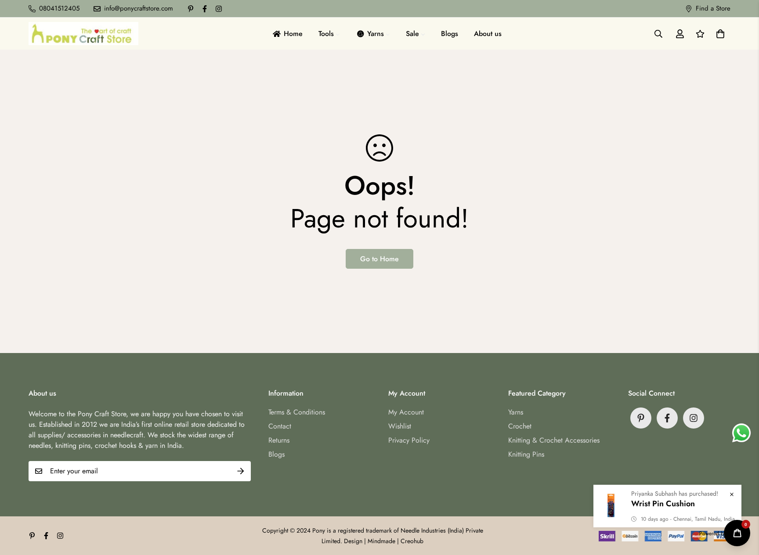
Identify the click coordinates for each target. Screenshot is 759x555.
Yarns (515, 412)
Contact (279, 426)
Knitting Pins (526, 454)
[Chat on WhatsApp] (741, 433)
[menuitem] (287, 33)
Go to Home (379, 259)
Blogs (276, 454)
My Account (406, 412)
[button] (718, 34)
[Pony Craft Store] (83, 34)
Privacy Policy (409, 440)
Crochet (519, 426)
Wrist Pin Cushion (663, 503)
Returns (278, 440)
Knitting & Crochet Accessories (554, 440)
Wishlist (399, 426)
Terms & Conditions (296, 412)
